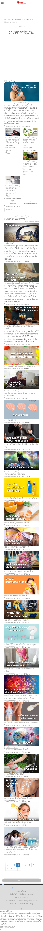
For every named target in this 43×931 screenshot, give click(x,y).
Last (27, 221)
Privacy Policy (28, 903)
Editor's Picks (18, 216)
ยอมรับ (3, 927)
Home (7, 19)
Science (27, 19)
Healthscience (10, 22)
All (29, 216)
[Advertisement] (21, 57)
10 (15, 868)
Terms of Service (16, 903)
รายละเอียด (10, 927)
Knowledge (17, 19)
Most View (34, 221)
